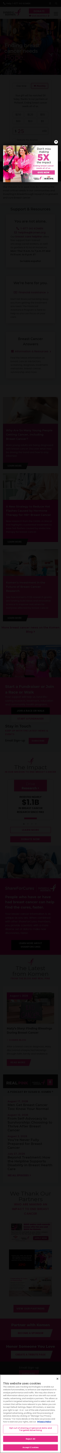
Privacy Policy (44, 1422)
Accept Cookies (31, 1447)
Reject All (30, 1438)
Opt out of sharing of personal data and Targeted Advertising (30, 1429)
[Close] (57, 1378)
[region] (30, 1414)
